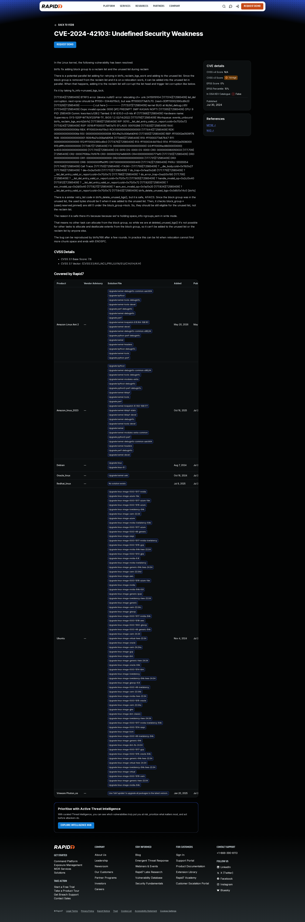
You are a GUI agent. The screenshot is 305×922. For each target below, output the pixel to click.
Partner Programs (106, 877)
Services (125, 6)
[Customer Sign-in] (237, 6)
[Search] (224, 6)
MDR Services (62, 868)
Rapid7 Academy (186, 877)
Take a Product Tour (66, 890)
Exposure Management (68, 865)
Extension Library (186, 872)
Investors (100, 883)
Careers (99, 889)
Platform (109, 6)
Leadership (101, 860)
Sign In (180, 854)
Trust (115, 911)
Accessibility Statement (146, 911)
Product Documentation (190, 866)
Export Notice (103, 911)
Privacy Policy (87, 911)
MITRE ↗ (211, 125)
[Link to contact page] (231, 6)
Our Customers (104, 872)
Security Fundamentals (149, 883)
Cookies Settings (168, 911)
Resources (142, 6)
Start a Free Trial (64, 886)
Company (174, 6)
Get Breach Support (66, 894)
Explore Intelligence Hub (76, 825)
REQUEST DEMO (65, 44)
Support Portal (185, 860)
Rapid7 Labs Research (148, 872)
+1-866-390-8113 (227, 853)
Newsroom (101, 866)
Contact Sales (62, 898)
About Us (100, 854)
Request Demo (252, 6)
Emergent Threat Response (152, 860)
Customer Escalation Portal (192, 883)
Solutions (59, 872)
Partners (158, 6)
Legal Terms (72, 911)
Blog (138, 854)
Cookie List (126, 911)
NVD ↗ (210, 130)
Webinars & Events (146, 866)
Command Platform (66, 861)
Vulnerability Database (148, 877)
